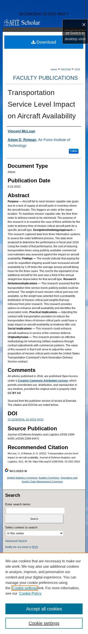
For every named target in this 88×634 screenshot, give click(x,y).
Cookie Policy (30, 593)
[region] (44, 593)
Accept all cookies (44, 608)
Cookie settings (24, 588)
